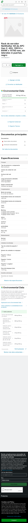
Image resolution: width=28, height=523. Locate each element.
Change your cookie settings (14, 516)
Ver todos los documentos (10, 149)
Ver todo (13, 13)
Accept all (14, 520)
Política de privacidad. (7, 470)
